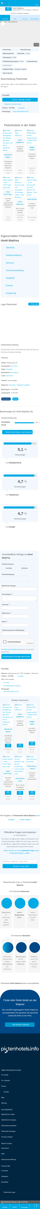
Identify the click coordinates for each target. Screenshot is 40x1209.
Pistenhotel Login (9, 1192)
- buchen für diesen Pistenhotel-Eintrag (34, 961)
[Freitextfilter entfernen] (30, 3)
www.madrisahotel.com (20, 111)
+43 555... (12, 108)
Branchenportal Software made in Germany (14, 1203)
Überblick (10, 247)
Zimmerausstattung (14, 270)
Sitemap (4, 1103)
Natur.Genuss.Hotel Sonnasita (31, 767)
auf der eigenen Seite (21, 960)
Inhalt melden (25, 820)
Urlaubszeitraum (8, 564)
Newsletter (4, 1182)
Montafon (12, 385)
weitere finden (19, 915)
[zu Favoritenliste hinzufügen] (3, 23)
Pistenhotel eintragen (8, 1131)
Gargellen (9, 369)
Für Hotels (4, 1075)
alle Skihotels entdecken (20, 1025)
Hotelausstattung (13, 255)
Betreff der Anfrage (9, 586)
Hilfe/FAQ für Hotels (8, 1114)
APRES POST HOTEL (32, 149)
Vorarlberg (14, 372)
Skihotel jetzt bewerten (18, 432)
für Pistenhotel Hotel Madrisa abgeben (6, 919)
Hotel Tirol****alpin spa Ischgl (8, 193)
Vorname (5, 604)
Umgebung (10, 293)
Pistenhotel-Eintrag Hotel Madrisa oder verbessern (7, 963)
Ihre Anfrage (6, 594)
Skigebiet (9, 278)
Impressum (5, 1148)
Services (9, 263)
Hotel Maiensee (20, 203)
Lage (15, 19)
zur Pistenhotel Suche (2, 9)
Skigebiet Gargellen (23, 385)
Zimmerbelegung (8, 574)
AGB (2, 1154)
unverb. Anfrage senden (21, 100)
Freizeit (9, 285)
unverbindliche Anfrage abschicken (16, 656)
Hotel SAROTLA (20, 141)
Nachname (6, 613)
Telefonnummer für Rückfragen (13, 630)
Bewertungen (35, 19)
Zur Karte (6, 682)
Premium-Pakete (7, 1137)
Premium (35, 127)
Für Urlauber (5, 1080)
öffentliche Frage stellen (20, 866)
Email (4, 621)
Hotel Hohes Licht (20, 780)
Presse (3, 1086)
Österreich (9, 376)
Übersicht (5, 19)
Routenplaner (34, 304)
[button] (20, 34)
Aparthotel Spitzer (8, 156)
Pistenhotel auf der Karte (12, 104)
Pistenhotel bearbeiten (8, 1125)
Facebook (4, 1170)
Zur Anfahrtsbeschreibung (11, 686)
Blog (2, 1097)
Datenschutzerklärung (11, 649)
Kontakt (15, 399)
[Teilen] (32, 1206)
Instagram (4, 1176)
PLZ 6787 (14, 366)
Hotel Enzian (32, 199)
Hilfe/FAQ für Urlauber (8, 1120)
